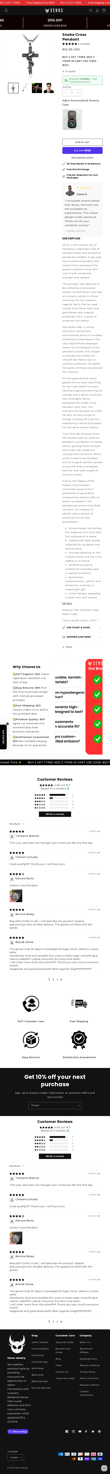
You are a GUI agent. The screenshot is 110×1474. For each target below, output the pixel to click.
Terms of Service (89, 1378)
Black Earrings (40, 1381)
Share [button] (69, 647)
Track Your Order (65, 1378)
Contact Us (62, 1372)
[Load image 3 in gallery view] (37, 88)
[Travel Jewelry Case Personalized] (72, 119)
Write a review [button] (55, 814)
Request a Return (90, 1385)
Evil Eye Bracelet (41, 1388)
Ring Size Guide (65, 1342)
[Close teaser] (7, 723)
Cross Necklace (40, 1348)
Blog (58, 1359)
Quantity (66, 87)
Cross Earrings (40, 1362)
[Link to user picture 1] (16, 895)
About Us (85, 1342)
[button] (6, 10)
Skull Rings (38, 1368)
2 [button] (53, 979)
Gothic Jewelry (40, 1342)
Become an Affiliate (86, 1350)
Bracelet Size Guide (63, 1350)
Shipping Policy (88, 1359)
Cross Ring (38, 1355)
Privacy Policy (87, 1372)
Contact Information (86, 1393)
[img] (17, 831)
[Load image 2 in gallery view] (25, 88)
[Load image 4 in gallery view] (49, 88)
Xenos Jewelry (21, 1468)
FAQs (59, 1365)
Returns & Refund (90, 1365)
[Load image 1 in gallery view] (13, 88)
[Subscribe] (78, 1105)
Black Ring (38, 1375)
